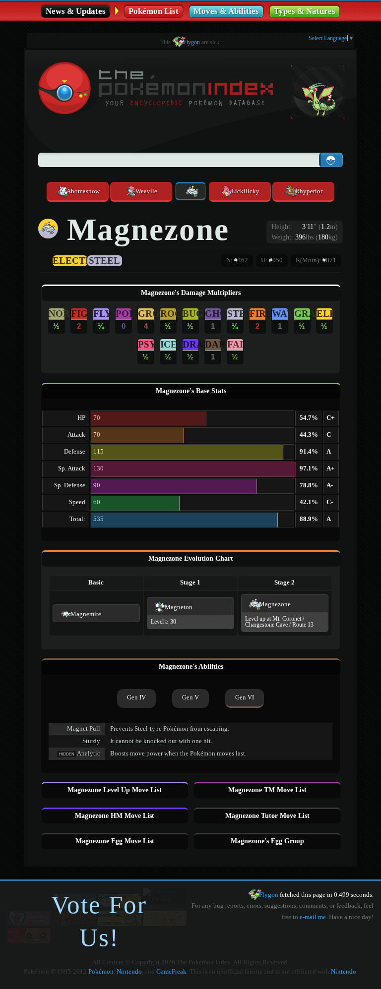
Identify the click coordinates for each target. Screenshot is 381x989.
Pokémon (101, 971)
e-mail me (313, 917)
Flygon (191, 42)
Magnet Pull (83, 728)
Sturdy (91, 741)
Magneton (178, 607)
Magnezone (275, 604)
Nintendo (129, 971)
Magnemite (85, 614)
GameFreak (171, 971)
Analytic (88, 753)
